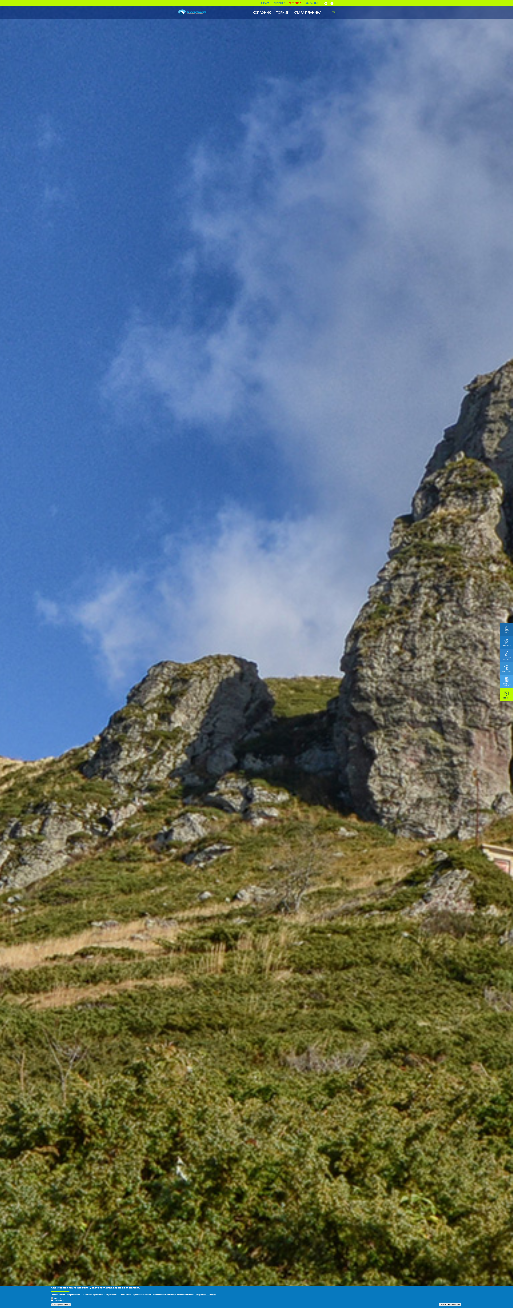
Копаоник (262, 12)
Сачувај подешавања (61, 1305)
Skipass (265, 3)
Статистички (58, 1301)
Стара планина (307, 12)
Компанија (312, 3)
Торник (282, 12)
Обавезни (57, 1298)
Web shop (295, 3)
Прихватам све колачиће (450, 1305)
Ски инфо (279, 3)
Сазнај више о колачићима (205, 1295)
